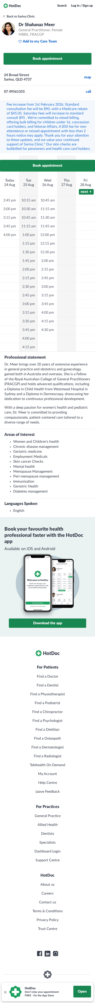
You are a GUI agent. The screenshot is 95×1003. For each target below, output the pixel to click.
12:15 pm (47, 243)
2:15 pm (28, 278)
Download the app (47, 623)
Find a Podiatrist (47, 703)
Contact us (47, 902)
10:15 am (28, 200)
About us (47, 884)
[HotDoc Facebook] (40, 954)
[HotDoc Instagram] (55, 954)
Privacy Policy (48, 920)
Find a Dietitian (47, 729)
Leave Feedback (48, 791)
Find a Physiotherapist (47, 694)
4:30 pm (47, 330)
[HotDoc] (12, 6)
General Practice (48, 816)
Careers (47, 893)
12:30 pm (47, 252)
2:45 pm (9, 200)
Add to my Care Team (40, 41)
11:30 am (47, 217)
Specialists (47, 842)
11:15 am (28, 226)
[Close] (5, 992)
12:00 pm (47, 235)
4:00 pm (9, 235)
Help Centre (47, 783)
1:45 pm (28, 261)
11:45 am (47, 226)
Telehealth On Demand (47, 765)
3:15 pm (9, 217)
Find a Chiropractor (47, 712)
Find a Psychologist (47, 721)
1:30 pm (28, 252)
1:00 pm (28, 235)
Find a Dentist (48, 685)
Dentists (47, 833)
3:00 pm (9, 209)
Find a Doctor (47, 676)
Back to (20, 16)
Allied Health (48, 825)
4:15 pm (28, 347)
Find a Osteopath (47, 738)
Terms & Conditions (47, 911)
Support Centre (48, 860)
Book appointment (47, 58)
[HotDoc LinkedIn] (47, 954)
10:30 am (28, 209)
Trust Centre (47, 929)
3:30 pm (28, 321)
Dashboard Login (47, 851)
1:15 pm (28, 243)
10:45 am (28, 217)
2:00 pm (28, 269)
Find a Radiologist (47, 756)
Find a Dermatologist (47, 747)
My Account (47, 774)
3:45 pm (9, 226)
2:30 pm (28, 286)
